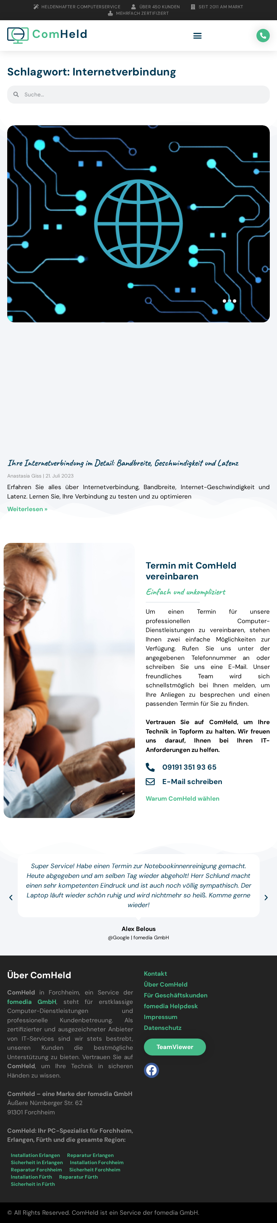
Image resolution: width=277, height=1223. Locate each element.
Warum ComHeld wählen (182, 798)
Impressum (160, 1016)
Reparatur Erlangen (90, 1155)
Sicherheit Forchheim (94, 1170)
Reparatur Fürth (78, 1177)
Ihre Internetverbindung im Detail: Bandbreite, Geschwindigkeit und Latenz (122, 463)
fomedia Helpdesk (171, 1006)
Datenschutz (162, 1027)
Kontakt (155, 973)
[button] (198, 36)
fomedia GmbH (31, 1002)
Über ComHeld (166, 984)
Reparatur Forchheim (36, 1170)
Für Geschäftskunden (175, 995)
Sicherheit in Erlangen (37, 1162)
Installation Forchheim (97, 1162)
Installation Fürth (31, 1177)
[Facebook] (151, 1070)
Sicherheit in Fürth (33, 1184)
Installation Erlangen (35, 1155)
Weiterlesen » (27, 509)
